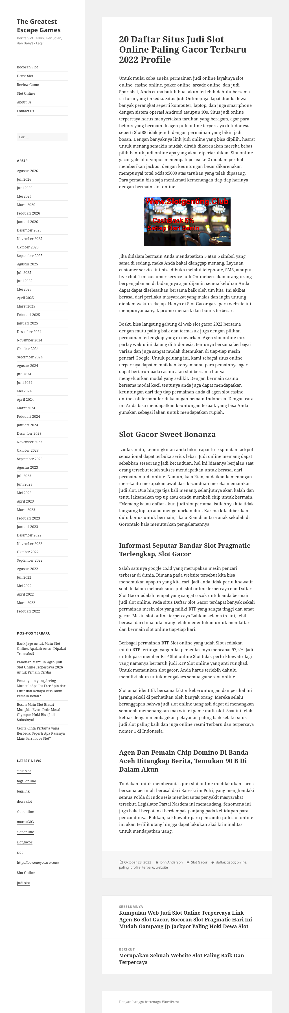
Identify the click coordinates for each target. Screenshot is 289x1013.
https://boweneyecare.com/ (38, 862)
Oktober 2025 (28, 247)
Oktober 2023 (28, 450)
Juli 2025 (24, 272)
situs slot (24, 771)
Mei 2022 (24, 585)
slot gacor (24, 842)
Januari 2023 (27, 526)
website (162, 867)
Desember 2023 (29, 433)
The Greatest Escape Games (39, 25)
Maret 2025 (26, 306)
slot (20, 852)
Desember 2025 (29, 230)
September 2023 (30, 458)
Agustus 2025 (27, 264)
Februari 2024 (28, 416)
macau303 (25, 821)
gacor (231, 862)
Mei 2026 (24, 196)
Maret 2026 (26, 204)
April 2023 (25, 501)
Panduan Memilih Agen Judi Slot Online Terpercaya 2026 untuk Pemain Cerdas (40, 667)
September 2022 (30, 560)
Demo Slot (25, 75)
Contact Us (25, 111)
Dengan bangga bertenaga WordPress (149, 1001)
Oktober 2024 (28, 348)
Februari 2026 (28, 213)
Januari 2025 (27, 323)
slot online (25, 811)
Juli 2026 (24, 179)
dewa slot (24, 801)
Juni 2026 (24, 187)
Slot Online (26, 93)
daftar (220, 862)
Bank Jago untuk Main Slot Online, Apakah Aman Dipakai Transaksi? (41, 648)
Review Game (28, 84)
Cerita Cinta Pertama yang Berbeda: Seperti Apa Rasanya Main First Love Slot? (41, 733)
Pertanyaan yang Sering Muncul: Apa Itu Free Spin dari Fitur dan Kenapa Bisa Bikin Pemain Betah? (42, 688)
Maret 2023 (26, 509)
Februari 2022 (28, 611)
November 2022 (29, 543)
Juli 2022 (24, 577)
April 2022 (25, 594)
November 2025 (29, 238)
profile (135, 867)
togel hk (23, 791)
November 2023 (29, 442)
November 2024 (29, 340)
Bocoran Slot (27, 67)
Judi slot (23, 882)
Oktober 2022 (28, 551)
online (241, 862)
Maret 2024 (26, 408)
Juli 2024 (24, 374)
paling (124, 867)
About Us (24, 102)
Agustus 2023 (27, 467)
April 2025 (25, 297)
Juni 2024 (24, 382)
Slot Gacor (199, 862)
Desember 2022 (29, 535)
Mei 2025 (24, 289)
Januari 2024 (27, 425)
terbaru (148, 867)
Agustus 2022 (27, 568)
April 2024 (25, 399)
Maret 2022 (26, 602)
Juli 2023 (24, 475)
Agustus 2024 (27, 365)
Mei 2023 (24, 492)
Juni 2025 (24, 280)
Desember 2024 (29, 331)
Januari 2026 (27, 221)
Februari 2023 (28, 518)
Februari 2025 (28, 314)
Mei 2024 (24, 391)
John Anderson (171, 862)
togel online (26, 781)
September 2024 (30, 357)
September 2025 (30, 255)
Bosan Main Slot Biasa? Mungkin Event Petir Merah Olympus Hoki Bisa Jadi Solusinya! (39, 712)
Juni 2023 (24, 484)
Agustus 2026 (27, 170)
